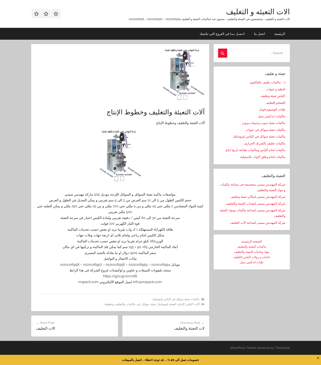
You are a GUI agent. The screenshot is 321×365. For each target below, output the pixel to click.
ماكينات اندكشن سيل (271, 116)
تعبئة (153, 304)
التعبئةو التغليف (275, 103)
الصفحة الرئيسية (251, 241)
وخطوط (109, 304)
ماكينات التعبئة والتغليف (251, 246)
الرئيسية (279, 34)
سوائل (145, 304)
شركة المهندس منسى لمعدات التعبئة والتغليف (255, 203)
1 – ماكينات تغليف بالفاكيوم (267, 82)
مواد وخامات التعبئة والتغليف (251, 251)
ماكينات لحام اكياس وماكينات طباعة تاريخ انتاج (255, 150)
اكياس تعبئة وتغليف (272, 96)
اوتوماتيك (162, 304)
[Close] (318, 358)
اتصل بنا (259, 34)
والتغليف (120, 304)
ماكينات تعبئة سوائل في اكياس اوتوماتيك (176, 299)
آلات (197, 304)
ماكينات (130, 304)
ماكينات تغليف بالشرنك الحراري (264, 143)
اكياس (189, 304)
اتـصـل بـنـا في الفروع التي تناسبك (222, 34)
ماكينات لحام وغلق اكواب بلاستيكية (262, 157)
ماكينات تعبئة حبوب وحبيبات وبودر (263, 123)
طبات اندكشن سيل (251, 262)
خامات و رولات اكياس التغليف (251, 257)
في (138, 304)
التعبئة (172, 304)
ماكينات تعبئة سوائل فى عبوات (265, 130)
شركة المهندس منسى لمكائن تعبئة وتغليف (258, 197)
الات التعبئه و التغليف (258, 11)
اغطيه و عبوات (275, 89)
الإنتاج (181, 304)
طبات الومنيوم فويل (272, 109)
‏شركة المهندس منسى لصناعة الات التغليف (257, 222)
